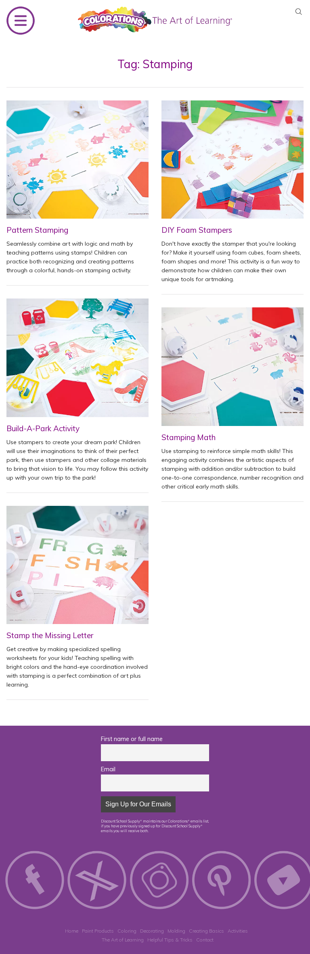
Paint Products (98, 931)
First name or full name (132, 739)
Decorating (152, 931)
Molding (176, 931)
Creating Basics (206, 931)
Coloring (126, 931)
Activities (238, 931)
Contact (205, 940)
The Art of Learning (123, 940)
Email (108, 769)
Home (71, 931)
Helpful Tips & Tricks (170, 940)
